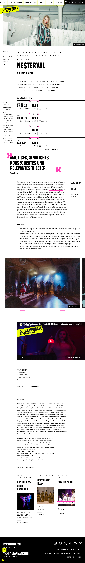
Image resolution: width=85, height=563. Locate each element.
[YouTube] (75, 543)
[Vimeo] (80, 543)
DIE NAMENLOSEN (57, 190)
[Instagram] (60, 543)
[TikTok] (70, 543)
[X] (65, 543)
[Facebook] (55, 543)
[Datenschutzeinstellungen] (3, 560)
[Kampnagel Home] (9, 7)
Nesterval (22, 399)
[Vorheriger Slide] (22, 312)
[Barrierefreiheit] (69, 2)
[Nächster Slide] (62, 312)
